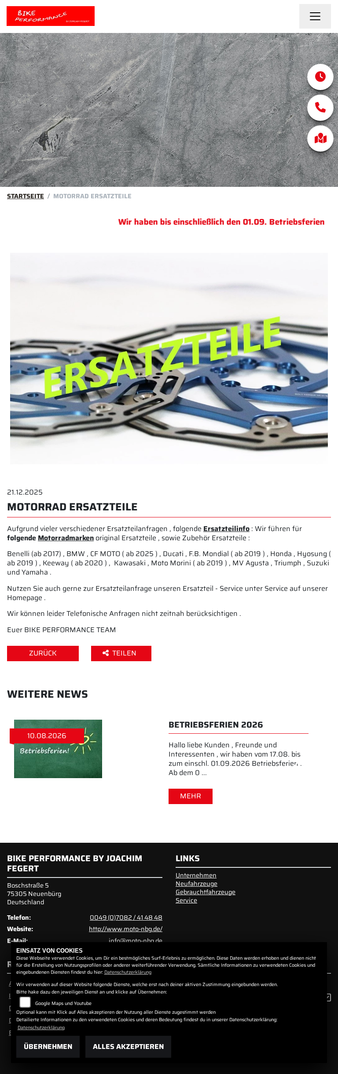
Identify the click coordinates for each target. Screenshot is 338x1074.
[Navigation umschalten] (315, 16)
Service (186, 900)
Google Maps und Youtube (63, 1003)
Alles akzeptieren (128, 1046)
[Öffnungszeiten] (320, 77)
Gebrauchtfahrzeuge (205, 892)
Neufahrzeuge (196, 883)
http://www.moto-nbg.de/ (125, 929)
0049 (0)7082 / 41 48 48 (126, 917)
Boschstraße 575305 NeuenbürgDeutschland (34, 894)
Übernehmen (48, 1046)
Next (292, 763)
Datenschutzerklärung (127, 972)
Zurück (43, 653)
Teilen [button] (125, 653)
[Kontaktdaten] (320, 108)
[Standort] (320, 138)
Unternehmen (196, 875)
